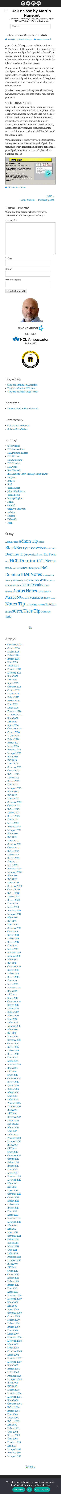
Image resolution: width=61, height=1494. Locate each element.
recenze (41, 605)
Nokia (10, 501)
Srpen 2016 (12, 1036)
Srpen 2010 (12, 1271)
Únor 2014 (12, 1131)
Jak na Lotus (13, 495)
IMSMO (11, 480)
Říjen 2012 (12, 1183)
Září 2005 (12, 1386)
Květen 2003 (13, 1421)
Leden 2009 (13, 1333)
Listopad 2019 (14, 914)
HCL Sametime (14, 460)
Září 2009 (12, 1306)
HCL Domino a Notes (17, 187)
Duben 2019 (13, 938)
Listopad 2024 (14, 714)
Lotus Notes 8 (44, 591)
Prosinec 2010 (14, 1257)
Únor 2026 (12, 662)
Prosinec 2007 (14, 1358)
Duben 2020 (13, 896)
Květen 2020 (13, 893)
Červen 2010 (13, 1274)
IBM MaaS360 (14, 470)
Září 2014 (11, 1113)
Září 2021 (12, 837)
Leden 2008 (13, 1354)
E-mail (8, 269)
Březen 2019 (13, 942)
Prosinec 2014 (14, 1103)
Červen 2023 (13, 770)
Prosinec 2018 (14, 952)
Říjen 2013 (12, 1145)
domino (50, 548)
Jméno (8, 258)
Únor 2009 (12, 1330)
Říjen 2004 (12, 1400)
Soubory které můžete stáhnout (22, 408)
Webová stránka (13, 279)
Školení (11, 515)
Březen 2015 (13, 1092)
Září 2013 (11, 1148)
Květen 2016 (13, 1047)
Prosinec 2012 (14, 1176)
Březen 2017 (13, 1015)
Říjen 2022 (12, 791)
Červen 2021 (13, 847)
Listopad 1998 (14, 1449)
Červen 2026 (13, 648)
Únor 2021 (12, 861)
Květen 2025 (13, 693)
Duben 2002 (13, 1428)
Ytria (9, 523)
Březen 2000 (13, 1435)
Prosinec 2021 (14, 826)
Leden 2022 (13, 823)
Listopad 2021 (14, 830)
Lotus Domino (32, 585)
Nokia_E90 (46, 598)
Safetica (11, 512)
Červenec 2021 (14, 844)
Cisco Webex (13, 445)
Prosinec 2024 (14, 711)
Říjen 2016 (12, 1029)
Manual (24, 598)
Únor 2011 (12, 1250)
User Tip (31, 611)
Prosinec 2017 (14, 987)
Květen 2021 (13, 851)
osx (26, 605)
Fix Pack (50, 554)
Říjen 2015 (12, 1068)
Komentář (11, 220)
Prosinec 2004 (14, 1393)
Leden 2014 (12, 1134)
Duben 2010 (13, 1281)
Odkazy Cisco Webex (17, 429)
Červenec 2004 (14, 1403)
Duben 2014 (13, 1124)
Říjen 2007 (12, 1365)
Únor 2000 (12, 1438)
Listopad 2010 (14, 1260)
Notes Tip (15, 604)
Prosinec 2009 (14, 1295)
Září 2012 (11, 1187)
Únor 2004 (12, 1414)
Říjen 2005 (12, 1382)
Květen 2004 (13, 1407)
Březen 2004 (13, 1410)
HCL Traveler (13, 463)
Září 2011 (11, 1229)
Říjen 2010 (12, 1263)
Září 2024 (12, 721)
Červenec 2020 (14, 886)
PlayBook (33, 605)
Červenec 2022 (14, 802)
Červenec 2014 (14, 1117)
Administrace (11, 542)
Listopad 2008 (14, 1341)
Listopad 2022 (14, 788)
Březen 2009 (13, 1327)
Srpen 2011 (12, 1232)
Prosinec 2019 (14, 910)
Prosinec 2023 (14, 749)
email (40, 555)
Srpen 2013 (12, 1152)
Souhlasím (18, 1489)
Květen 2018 (13, 970)
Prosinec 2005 (14, 1375)
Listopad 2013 (14, 1141)
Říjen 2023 (12, 756)
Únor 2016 (12, 1057)
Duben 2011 (13, 1243)
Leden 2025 (13, 707)
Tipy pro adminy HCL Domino (22, 384)
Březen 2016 (13, 1054)
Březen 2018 (13, 977)
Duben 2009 (13, 1323)
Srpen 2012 (12, 1190)
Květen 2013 (13, 1162)
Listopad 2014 (14, 1106)
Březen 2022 (13, 816)
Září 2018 (11, 963)
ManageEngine (14, 498)
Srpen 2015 (12, 1075)
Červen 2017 (13, 1005)
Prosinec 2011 (14, 1218)
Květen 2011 (13, 1239)
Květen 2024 (13, 735)
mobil (31, 597)
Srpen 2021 (12, 840)
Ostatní (11, 505)
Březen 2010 (13, 1285)
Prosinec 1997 (14, 1452)
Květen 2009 (13, 1319)
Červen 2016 (13, 1043)
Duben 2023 (13, 777)
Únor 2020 (12, 903)
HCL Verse (12, 467)
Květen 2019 (13, 935)
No (29, 1489)
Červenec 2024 (14, 728)
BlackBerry (16, 547)
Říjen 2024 (12, 718)
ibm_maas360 (37, 580)
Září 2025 (12, 679)
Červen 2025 (13, 690)
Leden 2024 (13, 746)
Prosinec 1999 (14, 1442)
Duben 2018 (13, 973)
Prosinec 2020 (14, 868)
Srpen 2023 (12, 763)
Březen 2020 (13, 900)
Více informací (42, 1489)
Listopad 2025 (14, 672)
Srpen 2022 (13, 798)
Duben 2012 (13, 1204)
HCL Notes (46, 561)
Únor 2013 (12, 1169)
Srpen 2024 (13, 725)
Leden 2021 (12, 865)
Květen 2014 (13, 1120)
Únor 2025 (12, 704)
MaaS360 (13, 597)
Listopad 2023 (14, 753)
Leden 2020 (13, 907)
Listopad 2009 (14, 1298)
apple (41, 541)
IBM (20, 568)
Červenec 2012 (14, 1194)
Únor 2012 (12, 1211)
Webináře (12, 519)
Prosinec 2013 (14, 1138)
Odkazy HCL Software (18, 425)
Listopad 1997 (14, 1456)
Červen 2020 (13, 889)
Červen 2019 (13, 931)
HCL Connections (15, 449)
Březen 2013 (13, 1166)
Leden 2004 (13, 1417)
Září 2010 (11, 1267)
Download (32, 554)
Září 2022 (12, 795)
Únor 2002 (12, 1432)
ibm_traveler (10, 585)
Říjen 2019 (12, 917)
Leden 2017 (12, 1022)
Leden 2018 (12, 984)
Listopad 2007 (14, 1362)
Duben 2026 (13, 655)
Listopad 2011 (14, 1222)
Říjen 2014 (12, 1110)
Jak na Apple (13, 488)
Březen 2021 (13, 858)
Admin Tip (28, 541)
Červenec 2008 (14, 1351)
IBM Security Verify (21, 580)
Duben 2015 (13, 1089)
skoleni (8, 612)
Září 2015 (11, 1071)
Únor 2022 (12, 819)
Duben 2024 (13, 739)
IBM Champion (31, 567)
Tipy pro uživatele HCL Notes (21, 388)
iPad (9, 484)
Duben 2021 (13, 854)
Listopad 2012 (14, 1180)
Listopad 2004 (14, 1397)
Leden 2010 (12, 1292)
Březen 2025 (13, 700)
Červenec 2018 (14, 966)
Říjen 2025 (12, 676)
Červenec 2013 (14, 1155)
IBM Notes (31, 574)
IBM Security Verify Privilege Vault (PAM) (27, 474)
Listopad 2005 (14, 1379)
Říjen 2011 (12, 1225)
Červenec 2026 (14, 644)
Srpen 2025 (12, 683)
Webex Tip (46, 612)
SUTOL (17, 611)
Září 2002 (12, 1424)
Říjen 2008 (12, 1344)
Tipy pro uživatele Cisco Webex (22, 391)
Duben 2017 (13, 1012)
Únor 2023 (12, 784)
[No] (57, 1486)
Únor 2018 (12, 980)
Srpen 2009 (13, 1309)
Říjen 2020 (12, 875)
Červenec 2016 (14, 1040)
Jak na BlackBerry (16, 491)
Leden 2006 (13, 1372)
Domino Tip (15, 554)
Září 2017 (11, 994)
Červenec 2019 (14, 928)
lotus (19, 585)
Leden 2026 (13, 665)
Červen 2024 (13, 732)
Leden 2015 (12, 1099)
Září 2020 (12, 879)
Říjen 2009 (12, 1302)
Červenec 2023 (14, 767)
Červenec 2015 (14, 1078)
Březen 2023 (13, 781)
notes (53, 598)
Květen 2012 (13, 1201)
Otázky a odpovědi (16, 509)
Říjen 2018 (12, 959)
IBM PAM (46, 575)
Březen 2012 (13, 1208)
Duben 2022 (13, 812)
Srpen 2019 (12, 924)
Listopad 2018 (14, 956)
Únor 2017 (12, 1019)
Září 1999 (11, 1445)
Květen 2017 (13, 1008)
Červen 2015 (13, 1082)
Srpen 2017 (12, 998)
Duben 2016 (13, 1050)
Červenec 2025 (14, 686)
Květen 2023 (13, 774)
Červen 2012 (13, 1197)
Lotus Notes (25, 590)
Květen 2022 (13, 809)
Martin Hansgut (25, 39)
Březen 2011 (13, 1246)
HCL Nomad (13, 456)
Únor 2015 (12, 1096)
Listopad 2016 (14, 1026)
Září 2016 (11, 1033)
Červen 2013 (13, 1159)
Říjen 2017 (12, 991)
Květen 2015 (13, 1085)
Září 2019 (11, 921)
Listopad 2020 (14, 872)
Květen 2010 (13, 1278)
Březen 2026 (13, 658)
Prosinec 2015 (14, 1064)
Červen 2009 (13, 1316)
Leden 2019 (12, 949)
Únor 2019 (12, 945)
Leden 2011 (12, 1253)
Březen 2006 (13, 1368)
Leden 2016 (12, 1061)
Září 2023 (12, 760)
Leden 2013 (12, 1173)
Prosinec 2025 (14, 669)
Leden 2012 (12, 1215)
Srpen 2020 (13, 882)
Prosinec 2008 (14, 1337)
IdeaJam (11, 477)
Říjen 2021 (12, 833)
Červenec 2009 (14, 1313)
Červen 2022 (13, 805)
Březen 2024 (13, 742)
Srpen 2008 (13, 1347)
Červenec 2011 (14, 1236)
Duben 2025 (13, 697)
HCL (7, 561)
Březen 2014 (13, 1127)
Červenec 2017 (14, 1001)
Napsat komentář (43, 39)
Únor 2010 (12, 1288)
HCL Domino (23, 560)
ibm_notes (49, 580)
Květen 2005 (13, 1389)
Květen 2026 (13, 651)
